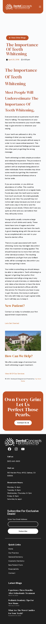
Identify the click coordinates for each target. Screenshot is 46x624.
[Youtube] (23, 449)
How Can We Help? (19, 356)
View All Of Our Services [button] (14, 373)
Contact (11, 573)
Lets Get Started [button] (12, 323)
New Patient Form (15, 565)
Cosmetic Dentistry (16, 561)
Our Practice (13, 553)
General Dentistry (15, 557)
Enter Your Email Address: (17, 519)
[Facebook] (9, 449)
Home (10, 549)
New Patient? (15, 305)
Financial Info (13, 569)
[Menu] (40, 7)
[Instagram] (16, 449)
